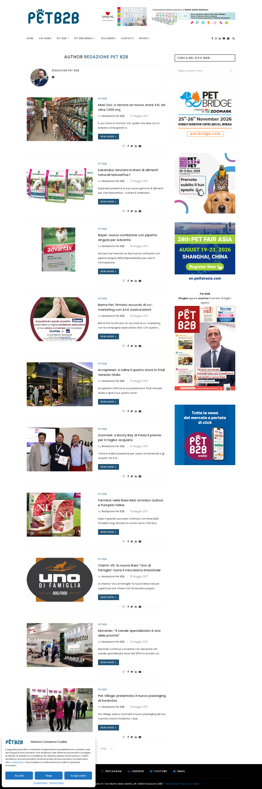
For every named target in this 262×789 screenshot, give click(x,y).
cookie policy (17, 762)
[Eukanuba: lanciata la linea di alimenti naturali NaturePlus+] (60, 184)
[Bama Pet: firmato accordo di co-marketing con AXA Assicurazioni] (60, 319)
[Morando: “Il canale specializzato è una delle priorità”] (60, 645)
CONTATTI (127, 38)
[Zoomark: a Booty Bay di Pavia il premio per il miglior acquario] (60, 450)
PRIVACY (144, 38)
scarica (203, 298)
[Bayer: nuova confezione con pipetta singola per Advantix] (60, 249)
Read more (107, 136)
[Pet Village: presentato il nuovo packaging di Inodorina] (60, 710)
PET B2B (61, 38)
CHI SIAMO (45, 38)
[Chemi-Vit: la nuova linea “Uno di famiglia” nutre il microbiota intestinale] (60, 580)
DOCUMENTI (108, 38)
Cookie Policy (40, 782)
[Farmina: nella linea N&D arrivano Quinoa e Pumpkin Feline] (60, 515)
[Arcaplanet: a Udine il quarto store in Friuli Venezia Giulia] (60, 384)
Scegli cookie (78, 775)
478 (103, 749)
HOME (30, 38)
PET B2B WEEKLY (83, 38)
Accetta (19, 775)
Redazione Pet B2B (65, 70)
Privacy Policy (56, 782)
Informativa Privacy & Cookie (182, 783)
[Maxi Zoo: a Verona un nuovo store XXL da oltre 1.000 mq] (60, 119)
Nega (49, 775)
